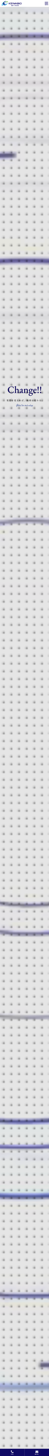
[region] (24, 728)
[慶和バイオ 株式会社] (12, 3)
